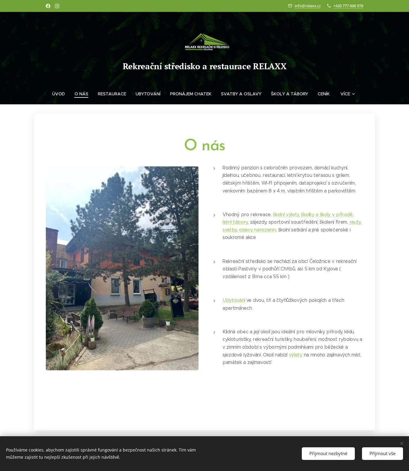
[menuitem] (61, 93)
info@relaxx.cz (308, 5)
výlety (296, 355)
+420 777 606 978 (348, 5)
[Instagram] (57, 6)
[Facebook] (48, 6)
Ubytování (234, 300)
